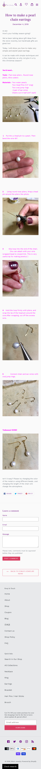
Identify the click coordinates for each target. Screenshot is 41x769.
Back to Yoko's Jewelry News (22, 572)
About (7, 600)
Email (5, 525)
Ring (6, 678)
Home (7, 594)
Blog (6, 618)
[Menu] (37, 4)
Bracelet (8, 690)
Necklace (9, 671)
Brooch (8, 702)
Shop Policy (10, 637)
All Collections (11, 665)
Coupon (8, 612)
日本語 (7, 625)
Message (6, 534)
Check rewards (10, 766)
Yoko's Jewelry (16, 761)
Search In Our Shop (13, 659)
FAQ (6, 643)
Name (5, 515)
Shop (7, 606)
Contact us (9, 631)
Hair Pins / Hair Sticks (14, 696)
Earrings (8, 684)
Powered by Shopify (29, 761)
